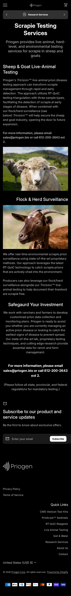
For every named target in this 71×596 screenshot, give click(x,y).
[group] (35, 14)
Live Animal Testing (56, 529)
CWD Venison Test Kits (54, 511)
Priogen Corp (18, 572)
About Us (62, 548)
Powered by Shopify (57, 572)
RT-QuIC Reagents (57, 523)
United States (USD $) (20, 562)
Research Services (57, 541)
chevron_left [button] (6, 14)
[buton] (20, 562)
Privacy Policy (11, 488)
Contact (63, 554)
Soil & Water (60, 535)
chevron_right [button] (64, 14)
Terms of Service (13, 494)
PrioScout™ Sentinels (55, 517)
